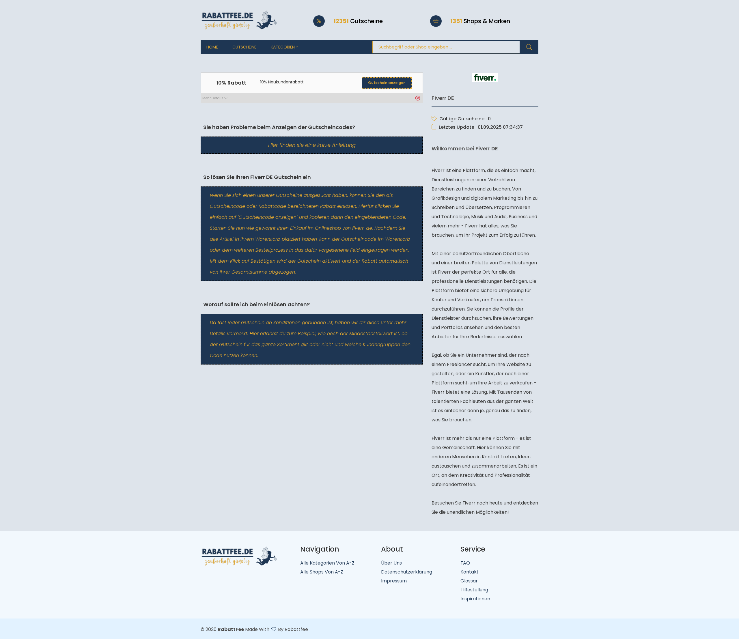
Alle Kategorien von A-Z (327, 563)
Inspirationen (475, 598)
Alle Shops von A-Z (321, 572)
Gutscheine (244, 47)
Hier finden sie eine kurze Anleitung (312, 145)
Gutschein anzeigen (387, 82)
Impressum (394, 581)
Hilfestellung (474, 589)
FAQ (465, 563)
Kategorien (283, 47)
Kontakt (469, 572)
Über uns (391, 563)
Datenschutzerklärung (406, 572)
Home (212, 47)
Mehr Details (213, 98)
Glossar (469, 581)
